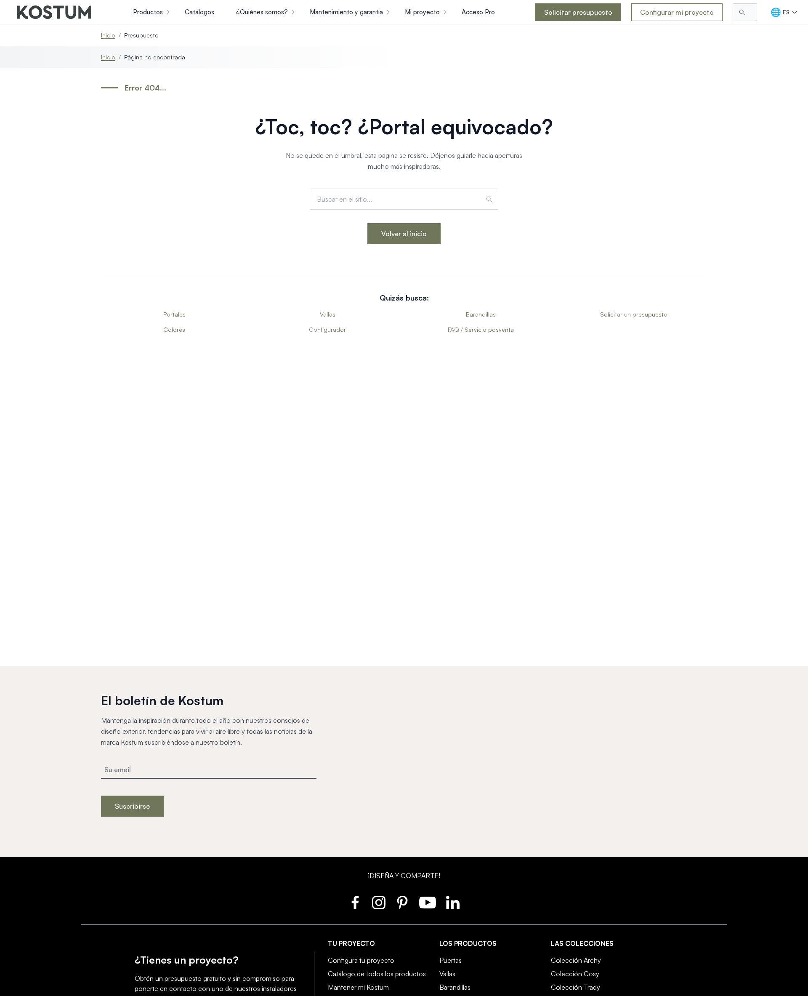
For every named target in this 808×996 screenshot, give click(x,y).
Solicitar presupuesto (578, 12)
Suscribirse (132, 806)
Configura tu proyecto (361, 960)
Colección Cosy (575, 973)
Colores (174, 329)
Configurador (327, 329)
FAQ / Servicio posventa (481, 329)
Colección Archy (576, 960)
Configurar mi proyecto (677, 12)
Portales (174, 314)
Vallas (327, 314)
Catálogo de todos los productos (377, 973)
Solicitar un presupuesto (633, 314)
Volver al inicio (404, 233)
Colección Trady (575, 987)
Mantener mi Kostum (358, 987)
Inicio (108, 35)
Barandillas (481, 314)
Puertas (450, 960)
